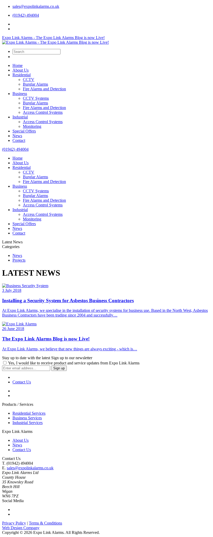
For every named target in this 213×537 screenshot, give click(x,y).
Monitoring (32, 126)
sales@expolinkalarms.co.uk (35, 6)
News (17, 136)
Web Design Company (20, 528)
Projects (18, 260)
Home (17, 65)
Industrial (20, 117)
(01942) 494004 (25, 15)
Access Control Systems (43, 112)
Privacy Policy (14, 523)
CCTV (28, 79)
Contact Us (21, 449)
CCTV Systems (36, 98)
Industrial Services (27, 422)
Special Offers (24, 131)
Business (19, 93)
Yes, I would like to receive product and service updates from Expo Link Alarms (73, 363)
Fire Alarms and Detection (44, 89)
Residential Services (28, 413)
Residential (21, 75)
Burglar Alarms (35, 84)
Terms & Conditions (45, 523)
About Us (20, 70)
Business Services (27, 418)
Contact (18, 140)
